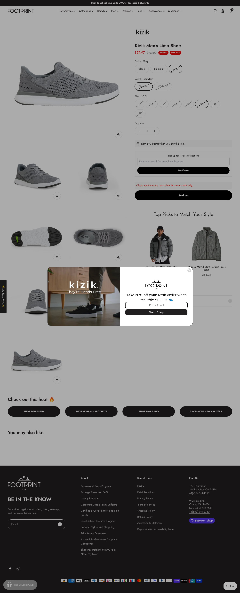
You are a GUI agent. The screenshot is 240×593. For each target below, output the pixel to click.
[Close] (189, 270)
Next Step (156, 312)
